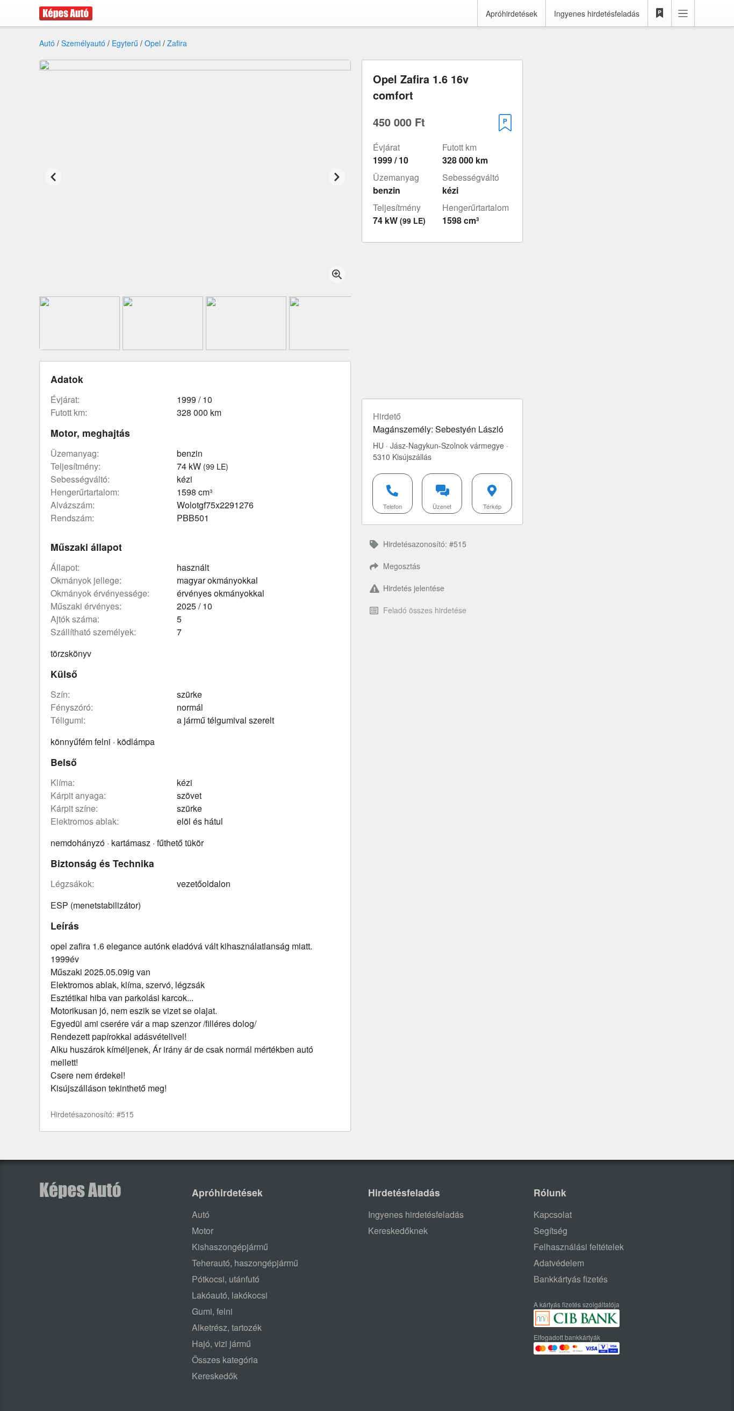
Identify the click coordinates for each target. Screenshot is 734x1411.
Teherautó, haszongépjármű (245, 1263)
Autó (47, 43)
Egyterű (125, 43)
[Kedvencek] (660, 13)
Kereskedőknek (398, 1230)
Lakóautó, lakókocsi (230, 1295)
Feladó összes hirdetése (424, 610)
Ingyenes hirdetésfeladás (596, 13)
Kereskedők (215, 1376)
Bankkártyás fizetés (571, 1279)
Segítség (550, 1230)
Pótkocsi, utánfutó (226, 1279)
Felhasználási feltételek (579, 1246)
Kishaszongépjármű (230, 1246)
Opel (153, 43)
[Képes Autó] (65, 13)
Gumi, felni (212, 1311)
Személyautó (83, 43)
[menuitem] (435, 544)
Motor (202, 1230)
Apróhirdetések (511, 13)
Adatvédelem (559, 1263)
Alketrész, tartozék (227, 1327)
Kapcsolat (553, 1214)
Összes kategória (225, 1359)
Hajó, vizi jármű (221, 1343)
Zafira (177, 43)
